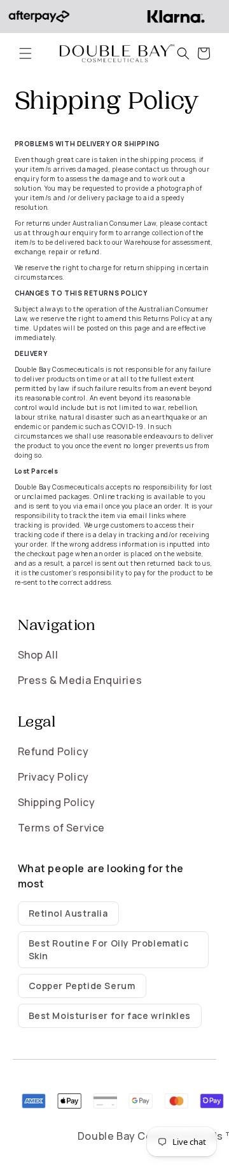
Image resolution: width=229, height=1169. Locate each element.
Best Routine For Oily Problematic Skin (109, 949)
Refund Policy (53, 751)
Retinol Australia (68, 913)
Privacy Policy (53, 777)
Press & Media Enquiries (80, 680)
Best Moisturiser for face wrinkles (110, 1015)
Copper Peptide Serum (82, 986)
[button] (25, 53)
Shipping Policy (56, 802)
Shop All (38, 655)
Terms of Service (62, 828)
